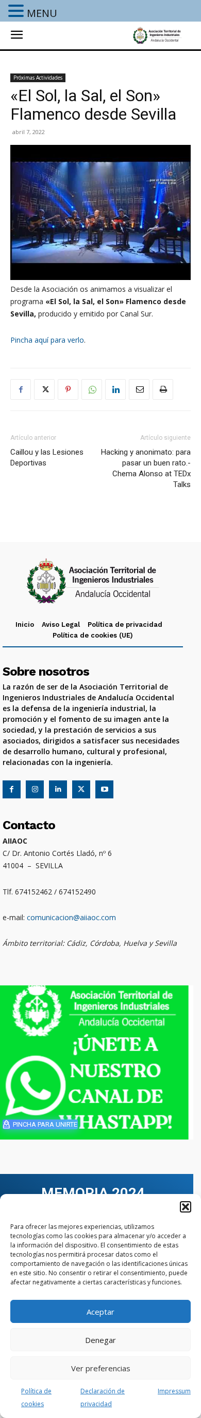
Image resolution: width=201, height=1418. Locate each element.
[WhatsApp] (91, 389)
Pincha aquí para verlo (47, 340)
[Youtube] (104, 789)
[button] (185, 1207)
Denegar (100, 1340)
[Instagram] (35, 789)
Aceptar (100, 1312)
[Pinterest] (68, 389)
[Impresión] (163, 389)
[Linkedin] (115, 389)
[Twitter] (44, 389)
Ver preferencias (100, 1368)
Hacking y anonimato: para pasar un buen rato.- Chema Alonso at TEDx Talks (146, 468)
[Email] (139, 389)
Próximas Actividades (37, 77)
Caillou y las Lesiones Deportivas (46, 457)
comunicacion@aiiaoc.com (71, 917)
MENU (42, 13)
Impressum (174, 1391)
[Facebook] (20, 389)
